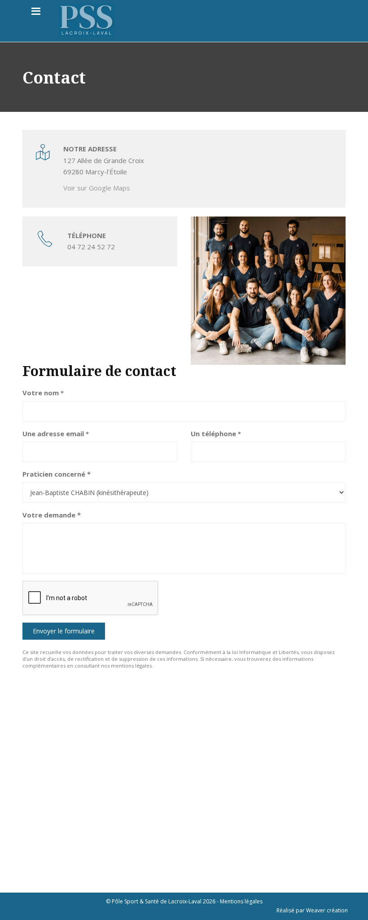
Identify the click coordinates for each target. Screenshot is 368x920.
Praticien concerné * (56, 473)
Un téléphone (216, 433)
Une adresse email (55, 433)
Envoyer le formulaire (64, 631)
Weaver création (327, 910)
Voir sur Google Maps (96, 187)
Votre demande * (51, 514)
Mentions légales (241, 901)
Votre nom (43, 392)
